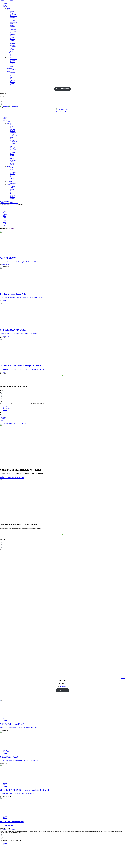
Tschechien (13, 46)
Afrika (8, 8)
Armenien (13, 72)
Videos (5, 3)
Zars (4, 222)
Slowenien (13, 43)
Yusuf (5, 225)
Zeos (4, 220)
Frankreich (13, 19)
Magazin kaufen (4, 201)
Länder (5, 6)
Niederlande (13, 28)
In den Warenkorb (62, 690)
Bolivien (12, 62)
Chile (11, 63)
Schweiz (12, 39)
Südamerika (10, 57)
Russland (12, 82)
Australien (9, 68)
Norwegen (13, 29)
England (12, 17)
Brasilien (12, 60)
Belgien (12, 13)
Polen (11, 33)
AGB (4, 846)
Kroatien (12, 26)
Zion (4, 216)
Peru (11, 66)
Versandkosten (64, 686)
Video (5, 720)
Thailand (12, 83)
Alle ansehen (11, 228)
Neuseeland (13, 69)
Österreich (13, 31)
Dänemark (13, 14)
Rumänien (13, 36)
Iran (11, 77)
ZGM (4, 219)
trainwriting (6, 408)
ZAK (4, 223)
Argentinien (13, 59)
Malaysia (12, 80)
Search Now (20, 204)
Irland (11, 23)
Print (4, 5)
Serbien (12, 40)
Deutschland (13, 16)
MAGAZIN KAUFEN (62, 89)
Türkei (12, 48)
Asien (8, 71)
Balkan (12, 11)
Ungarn (12, 51)
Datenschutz (6, 843)
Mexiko (12, 65)
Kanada (12, 56)
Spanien (12, 45)
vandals (5, 410)
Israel (11, 79)
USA (11, 54)
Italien (12, 25)
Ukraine (12, 49)
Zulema (5, 211)
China (11, 74)
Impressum (6, 844)
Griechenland (13, 22)
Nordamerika (10, 52)
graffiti (5, 407)
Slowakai (12, 42)
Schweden (13, 37)
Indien (12, 75)
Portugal (12, 34)
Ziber (4, 217)
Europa (9, 9)
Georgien (12, 20)
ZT (4, 213)
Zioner (5, 214)
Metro (5, 750)
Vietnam (12, 85)
